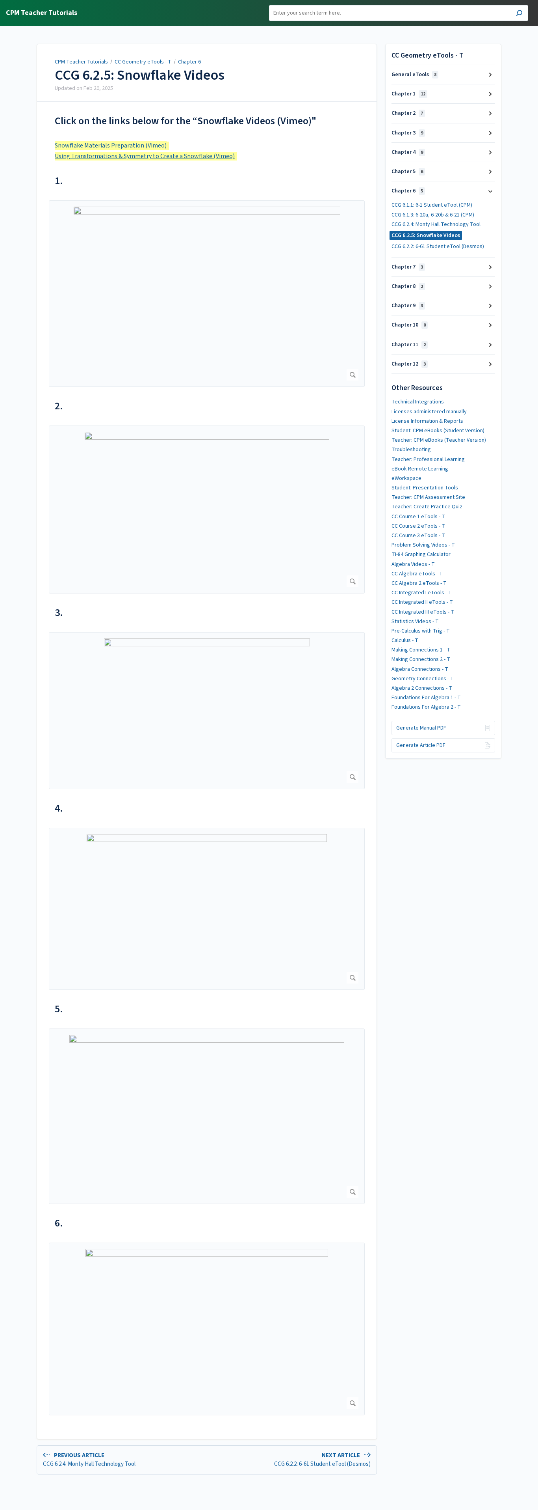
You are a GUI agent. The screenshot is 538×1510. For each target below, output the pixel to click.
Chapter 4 (407, 152)
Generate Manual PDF (421, 728)
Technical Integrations (417, 402)
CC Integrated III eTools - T (422, 612)
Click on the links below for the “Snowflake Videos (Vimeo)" (185, 121)
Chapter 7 (407, 267)
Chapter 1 (408, 94)
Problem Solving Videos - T (423, 545)
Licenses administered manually (429, 412)
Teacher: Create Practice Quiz (426, 507)
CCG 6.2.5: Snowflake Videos (139, 75)
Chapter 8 (407, 286)
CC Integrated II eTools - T (422, 602)
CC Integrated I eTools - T (421, 593)
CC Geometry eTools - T (143, 62)
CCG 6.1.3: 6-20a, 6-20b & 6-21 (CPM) (432, 215)
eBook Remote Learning (419, 469)
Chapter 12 (408, 364)
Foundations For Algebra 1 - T (426, 698)
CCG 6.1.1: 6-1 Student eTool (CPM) (431, 205)
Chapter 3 (407, 133)
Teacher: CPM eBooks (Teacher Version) (438, 440)
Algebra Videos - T (413, 564)
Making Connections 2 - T (420, 659)
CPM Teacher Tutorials (81, 62)
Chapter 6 (189, 62)
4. (59, 808)
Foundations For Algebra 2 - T (426, 707)
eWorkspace (406, 478)
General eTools (413, 74)
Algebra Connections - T (419, 669)
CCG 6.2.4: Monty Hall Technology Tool (435, 224)
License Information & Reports (427, 421)
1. (59, 181)
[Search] (519, 14)
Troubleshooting (411, 450)
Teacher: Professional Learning (428, 459)
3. (59, 612)
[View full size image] (206, 294)
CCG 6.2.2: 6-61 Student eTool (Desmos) (437, 246)
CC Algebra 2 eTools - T (419, 583)
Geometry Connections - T (422, 679)
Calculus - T (404, 640)
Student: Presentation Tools (424, 488)
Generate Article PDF (420, 745)
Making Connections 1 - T (420, 650)
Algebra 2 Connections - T (421, 688)
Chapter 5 (407, 171)
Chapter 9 (407, 306)
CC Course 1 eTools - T (418, 517)
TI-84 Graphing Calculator (421, 554)
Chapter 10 (408, 325)
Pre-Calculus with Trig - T (420, 631)
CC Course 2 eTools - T (418, 526)
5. (59, 1009)
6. (59, 1223)
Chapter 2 (407, 113)
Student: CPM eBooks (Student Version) (437, 431)
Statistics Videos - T (415, 621)
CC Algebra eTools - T (417, 574)
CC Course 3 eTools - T (418, 535)
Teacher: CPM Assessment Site (428, 497)
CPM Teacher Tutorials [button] (41, 13)
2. (59, 406)
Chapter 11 (408, 345)
